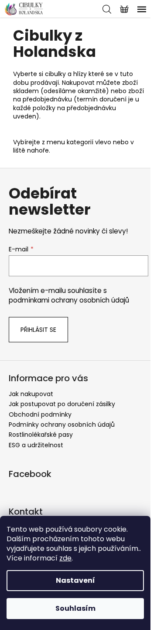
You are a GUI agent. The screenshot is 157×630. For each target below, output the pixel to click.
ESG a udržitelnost (36, 445)
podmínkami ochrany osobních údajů (69, 300)
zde (65, 558)
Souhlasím (75, 608)
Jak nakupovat (31, 394)
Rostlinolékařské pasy (41, 434)
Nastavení (75, 580)
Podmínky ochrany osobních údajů (62, 424)
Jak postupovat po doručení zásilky (62, 404)
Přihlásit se (38, 329)
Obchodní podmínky (40, 414)
